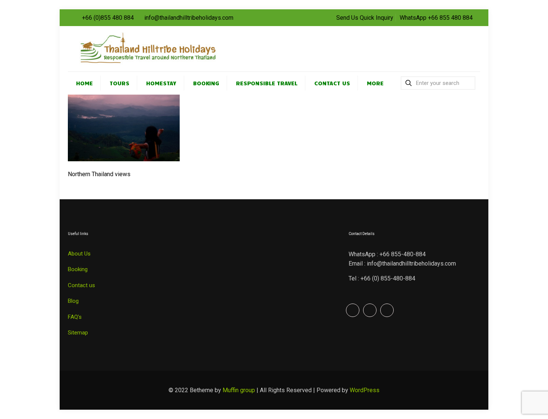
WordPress (364, 390)
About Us (79, 253)
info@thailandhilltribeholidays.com (188, 17)
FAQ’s (75, 317)
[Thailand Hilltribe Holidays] (159, 49)
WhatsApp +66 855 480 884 (436, 17)
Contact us (81, 285)
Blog (73, 301)
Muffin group (239, 390)
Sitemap (78, 332)
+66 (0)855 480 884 (108, 17)
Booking (78, 269)
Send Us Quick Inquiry (364, 17)
